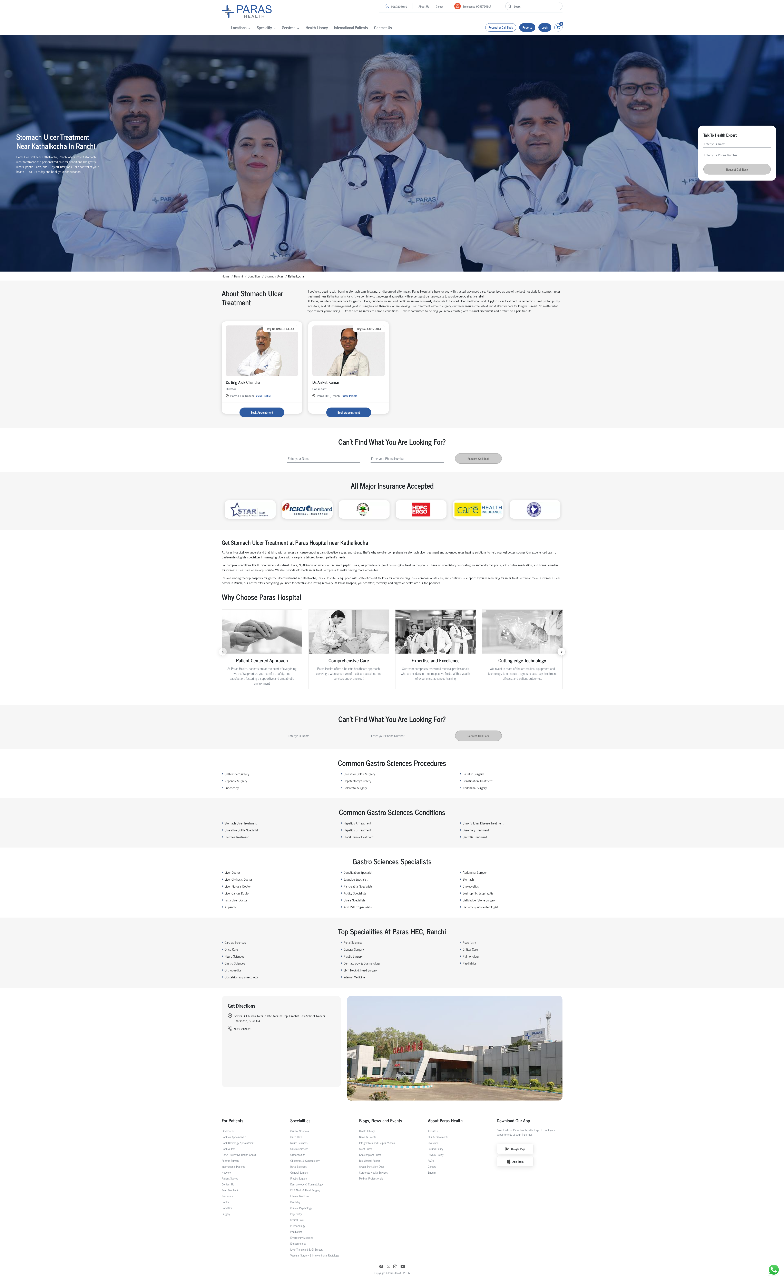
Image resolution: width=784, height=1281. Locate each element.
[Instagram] (395, 1266)
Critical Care (470, 949)
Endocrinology (298, 1243)
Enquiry (432, 1172)
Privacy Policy (435, 1154)
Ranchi (238, 276)
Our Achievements (438, 1136)
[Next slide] (561, 652)
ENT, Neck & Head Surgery (361, 970)
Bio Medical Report (369, 1160)
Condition (254, 276)
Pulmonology (471, 956)
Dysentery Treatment (476, 830)
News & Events (367, 1136)
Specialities (300, 1120)
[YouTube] (403, 1267)
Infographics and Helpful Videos (377, 1142)
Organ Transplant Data (371, 1166)
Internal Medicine (354, 977)
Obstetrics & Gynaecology (241, 977)
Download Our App (513, 1120)
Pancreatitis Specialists (358, 886)
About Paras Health (445, 1120)
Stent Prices (365, 1148)
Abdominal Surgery (475, 787)
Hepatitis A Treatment (357, 823)
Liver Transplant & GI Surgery (306, 1249)
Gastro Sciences (235, 963)
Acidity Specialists (355, 893)
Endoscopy (232, 787)
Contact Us (383, 27)
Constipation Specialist (358, 872)
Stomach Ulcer (274, 276)
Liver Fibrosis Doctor (238, 886)
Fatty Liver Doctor (236, 900)
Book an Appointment (234, 1136)
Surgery (226, 1213)
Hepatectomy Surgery (357, 780)
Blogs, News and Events (380, 1120)
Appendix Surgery (236, 780)
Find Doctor (228, 1130)
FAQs (431, 1160)
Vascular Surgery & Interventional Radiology (314, 1255)
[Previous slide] (223, 652)
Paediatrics (470, 963)
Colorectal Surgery (355, 787)
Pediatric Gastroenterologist (480, 906)
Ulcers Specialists (354, 900)
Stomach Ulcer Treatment (241, 823)
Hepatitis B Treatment (357, 830)
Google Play (518, 1148)
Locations (239, 27)
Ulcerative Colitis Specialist (241, 830)
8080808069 (399, 6)
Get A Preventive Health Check (239, 1154)
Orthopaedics (233, 970)
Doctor (225, 1202)
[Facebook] (381, 1267)
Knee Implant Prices (370, 1154)
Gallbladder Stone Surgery (479, 900)
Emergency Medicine (301, 1237)
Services (288, 27)
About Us (424, 6)
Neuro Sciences (234, 956)
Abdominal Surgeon (475, 872)
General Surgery (354, 949)
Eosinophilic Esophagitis (478, 893)
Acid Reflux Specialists (358, 906)
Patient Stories (230, 1178)
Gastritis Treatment (475, 836)
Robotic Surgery (230, 1160)
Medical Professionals (371, 1178)
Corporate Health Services (373, 1172)
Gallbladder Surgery (237, 773)
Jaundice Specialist (356, 879)
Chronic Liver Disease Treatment (483, 823)
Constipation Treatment (477, 780)
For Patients (232, 1120)
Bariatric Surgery (473, 773)
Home (225, 276)
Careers (432, 1166)
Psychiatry (469, 942)
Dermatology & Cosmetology (362, 963)
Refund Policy (435, 1148)
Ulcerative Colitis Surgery (359, 773)
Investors (433, 1142)
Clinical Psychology (301, 1207)
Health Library (317, 27)
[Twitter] (388, 1267)
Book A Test (228, 1148)
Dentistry (295, 1202)
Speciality (264, 27)
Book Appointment (262, 412)
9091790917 (483, 6)
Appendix (230, 906)
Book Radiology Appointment (238, 1142)
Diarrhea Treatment (237, 836)
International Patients (351, 27)
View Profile (263, 395)
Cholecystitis (471, 886)
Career (439, 6)
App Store (517, 1161)
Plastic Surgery (353, 956)
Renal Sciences (353, 942)
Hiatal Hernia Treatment (358, 836)
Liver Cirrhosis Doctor (238, 879)
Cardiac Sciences (235, 942)
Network (226, 1172)
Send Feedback (230, 1190)
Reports (527, 27)
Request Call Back (737, 169)
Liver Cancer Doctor (237, 893)
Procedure (227, 1196)
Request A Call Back (501, 27)
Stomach (468, 879)
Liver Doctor (232, 872)
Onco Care (231, 949)
